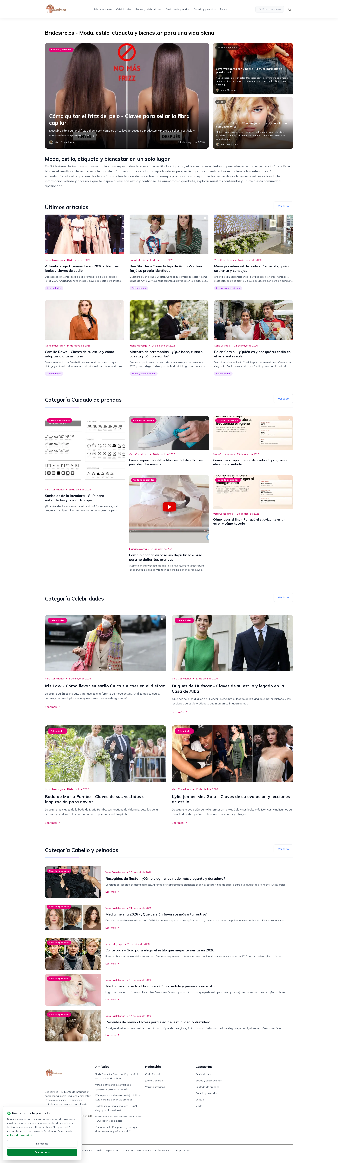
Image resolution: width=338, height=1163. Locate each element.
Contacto (128, 1150)
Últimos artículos (102, 9)
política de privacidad (19, 1135)
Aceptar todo (42, 1152)
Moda (199, 1106)
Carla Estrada (138, 260)
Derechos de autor (83, 1150)
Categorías (204, 1067)
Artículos (102, 1067)
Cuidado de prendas (178, 9)
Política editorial (163, 1150)
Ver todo (283, 206)
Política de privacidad (108, 1150)
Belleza (224, 9)
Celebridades (123, 9)
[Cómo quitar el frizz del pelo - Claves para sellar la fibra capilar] (127, 96)
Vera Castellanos (224, 260)
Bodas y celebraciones (149, 9)
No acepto (42, 1143)
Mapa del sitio (183, 1150)
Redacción (153, 1067)
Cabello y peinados (205, 9)
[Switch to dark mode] (290, 9)
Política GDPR (144, 1150)
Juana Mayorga (54, 260)
